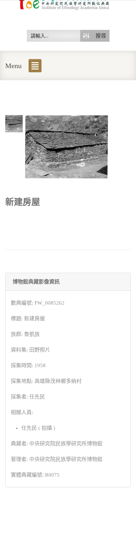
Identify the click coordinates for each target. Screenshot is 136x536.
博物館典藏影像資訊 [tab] (36, 282)
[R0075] (14, 123)
